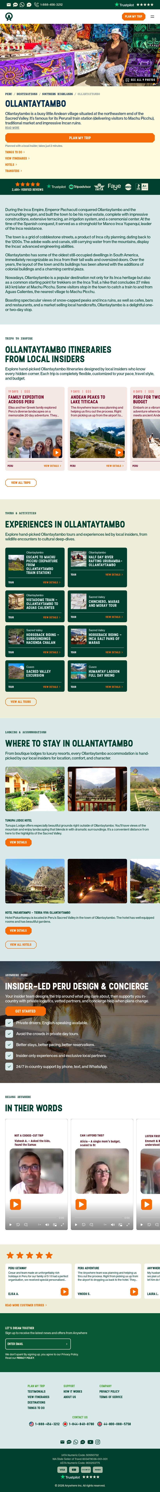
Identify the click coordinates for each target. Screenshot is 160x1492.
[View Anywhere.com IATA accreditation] (99, 186)
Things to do (13, 152)
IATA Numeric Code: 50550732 (80, 1455)
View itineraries (16, 158)
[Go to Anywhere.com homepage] (9, 16)
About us (70, 1397)
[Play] (15, 1204)
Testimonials (37, 1391)
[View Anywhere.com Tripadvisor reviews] (80, 186)
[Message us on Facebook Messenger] (29, 4)
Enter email (15, 1344)
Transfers (12, 171)
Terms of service (111, 1397)
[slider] (9, 1218)
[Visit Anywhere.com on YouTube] (90, 1442)
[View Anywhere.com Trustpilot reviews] (134, 5)
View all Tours (21, 702)
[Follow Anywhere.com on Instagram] (97, 1442)
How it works (73, 1391)
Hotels (9, 164)
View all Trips (21, 483)
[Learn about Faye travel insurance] (114, 187)
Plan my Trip (133, 16)
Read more (12, 127)
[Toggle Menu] (152, 16)
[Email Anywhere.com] (8, 4)
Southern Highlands (57, 94)
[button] (10, 1224)
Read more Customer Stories (24, 1305)
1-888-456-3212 (51, 4)
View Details (51, 466)
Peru (8, 94)
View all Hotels (21, 945)
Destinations (27, 94)
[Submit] (67, 1344)
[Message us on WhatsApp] (22, 4)
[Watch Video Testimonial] (57, 452)
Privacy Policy (25, 1358)
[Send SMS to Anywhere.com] (15, 4)
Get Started (25, 1011)
